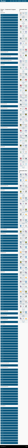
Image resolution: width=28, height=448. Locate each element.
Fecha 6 (2, 27)
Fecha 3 (2, 115)
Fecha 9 (2, 212)
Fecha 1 (2, 54)
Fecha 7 (2, 125)
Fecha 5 (2, 120)
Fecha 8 (2, 32)
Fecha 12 (2, 42)
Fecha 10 (2, 37)
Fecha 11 (2, 217)
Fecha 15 (2, 183)
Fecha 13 (2, 222)
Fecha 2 (2, 17)
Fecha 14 (2, 47)
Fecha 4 (2, 22)
